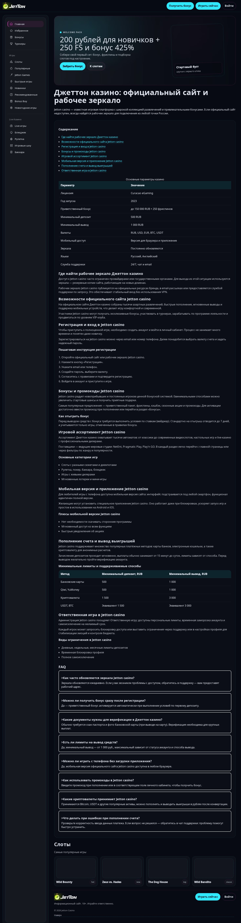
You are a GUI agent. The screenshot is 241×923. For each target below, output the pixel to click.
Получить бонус (180, 6)
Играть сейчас (208, 6)
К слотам (96, 66)
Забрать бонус (73, 66)
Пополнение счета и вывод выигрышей (86, 165)
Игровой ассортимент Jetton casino (84, 156)
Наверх (58, 915)
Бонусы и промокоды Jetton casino (83, 151)
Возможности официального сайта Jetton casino (92, 142)
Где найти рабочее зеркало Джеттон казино (89, 137)
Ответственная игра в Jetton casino (83, 170)
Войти (229, 6)
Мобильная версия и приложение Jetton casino (91, 161)
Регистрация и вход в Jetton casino (83, 146)
